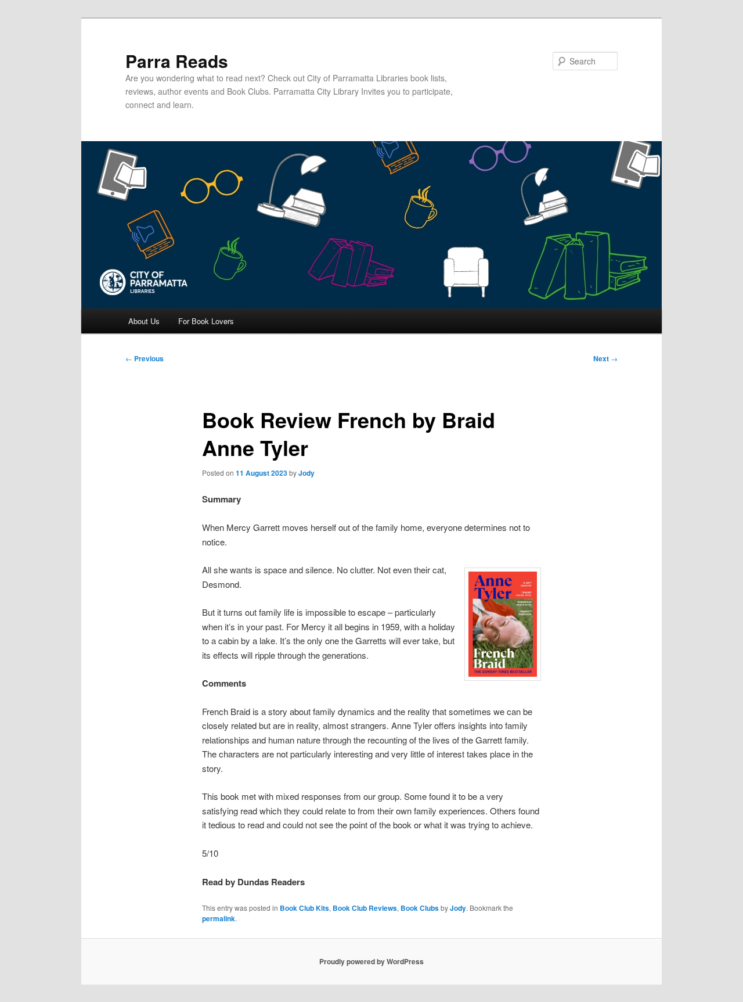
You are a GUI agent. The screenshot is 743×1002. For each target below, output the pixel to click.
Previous (144, 358)
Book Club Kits (304, 908)
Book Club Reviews (365, 908)
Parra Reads (176, 60)
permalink (218, 918)
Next (605, 358)
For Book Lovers (206, 320)
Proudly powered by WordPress (371, 961)
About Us (144, 320)
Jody (306, 473)
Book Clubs (420, 908)
